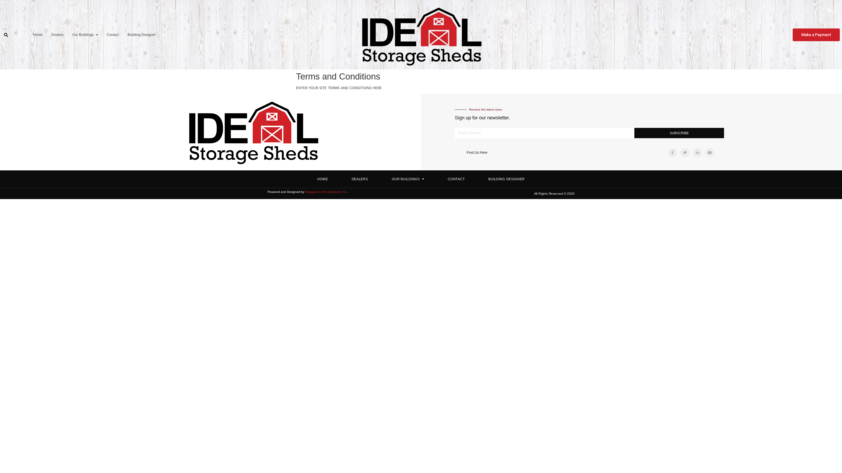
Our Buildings (83, 35)
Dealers (57, 35)
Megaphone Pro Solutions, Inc (326, 192)
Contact (113, 35)
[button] (5, 34)
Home (38, 35)
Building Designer (142, 35)
